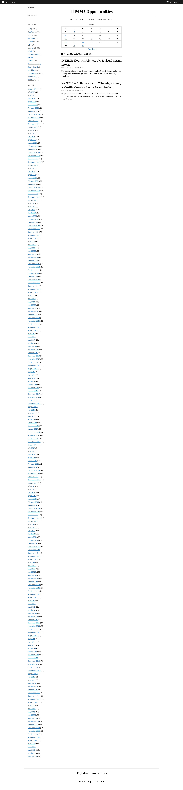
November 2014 (34, 511)
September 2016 (34, 442)
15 (66, 39)
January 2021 (33, 276)
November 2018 (34, 359)
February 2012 (33, 616)
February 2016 (33, 464)
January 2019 (33, 353)
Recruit (30, 57)
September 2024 (34, 162)
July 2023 (31, 203)
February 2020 (33, 311)
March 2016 (32, 461)
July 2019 (31, 333)
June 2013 (31, 565)
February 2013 (33, 578)
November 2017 (34, 397)
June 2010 (31, 680)
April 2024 (32, 175)
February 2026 (33, 108)
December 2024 (34, 152)
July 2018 (31, 372)
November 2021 (34, 267)
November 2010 (34, 664)
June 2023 (31, 206)
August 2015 (32, 483)
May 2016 (31, 454)
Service (30, 60)
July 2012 (31, 600)
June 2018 (31, 375)
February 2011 (33, 654)
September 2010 (34, 670)
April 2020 (32, 305)
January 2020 (33, 314)
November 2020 (34, 283)
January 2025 (33, 149)
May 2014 (31, 530)
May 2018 (31, 378)
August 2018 (32, 368)
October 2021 (33, 270)
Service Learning (34, 64)
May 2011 (31, 645)
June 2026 (31, 95)
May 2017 (31, 416)
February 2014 (33, 540)
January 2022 (33, 260)
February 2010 (33, 686)
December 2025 (34, 114)
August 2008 (32, 740)
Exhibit (30, 35)
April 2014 (32, 534)
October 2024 (33, 159)
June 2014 (31, 527)
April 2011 (32, 648)
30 (74, 46)
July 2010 (31, 677)
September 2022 (34, 235)
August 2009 (32, 702)
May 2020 (31, 302)
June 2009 (31, 708)
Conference (32, 32)
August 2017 (32, 407)
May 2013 (31, 569)
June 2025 (31, 133)
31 (83, 46)
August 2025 (32, 127)
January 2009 (33, 724)
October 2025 (33, 121)
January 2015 (33, 505)
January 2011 (33, 658)
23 (74, 42)
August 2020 (32, 292)
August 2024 (32, 165)
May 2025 (31, 136)
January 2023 (33, 222)
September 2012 (34, 594)
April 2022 (32, 251)
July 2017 (31, 410)
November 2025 (34, 117)
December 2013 (34, 546)
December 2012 (34, 585)
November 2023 (34, 190)
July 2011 (31, 639)
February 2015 (33, 502)
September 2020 (34, 289)
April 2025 (32, 140)
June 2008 (31, 747)
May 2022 (31, 248)
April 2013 (32, 572)
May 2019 (31, 340)
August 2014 (32, 521)
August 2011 (32, 635)
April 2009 (32, 715)
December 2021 (34, 264)
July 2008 (31, 743)
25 (91, 42)
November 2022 (34, 229)
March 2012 (32, 613)
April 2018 (32, 381)
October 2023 (33, 194)
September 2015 (34, 480)
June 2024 (31, 168)
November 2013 (34, 550)
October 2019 (33, 324)
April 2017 (32, 419)
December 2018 (34, 356)
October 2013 (33, 553)
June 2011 (31, 642)
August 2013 (32, 559)
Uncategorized (33, 73)
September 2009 (34, 699)
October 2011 (33, 629)
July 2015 (31, 486)
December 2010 (34, 661)
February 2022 (33, 257)
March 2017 (32, 422)
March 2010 (32, 683)
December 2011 (34, 623)
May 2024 (31, 171)
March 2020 (32, 308)
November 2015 (34, 473)
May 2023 (31, 209)
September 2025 (34, 124)
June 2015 (31, 489)
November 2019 (34, 321)
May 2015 (31, 492)
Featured (31, 38)
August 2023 (32, 200)
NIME (30, 51)
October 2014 (33, 515)
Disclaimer (90, 19)
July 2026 (31, 92)
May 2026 (31, 98)
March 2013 (32, 575)
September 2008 (34, 737)
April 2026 (32, 101)
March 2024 (32, 178)
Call (76, 19)
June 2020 (31, 298)
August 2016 (32, 445)
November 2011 (34, 626)
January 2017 (33, 429)
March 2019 (32, 346)
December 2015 (34, 470)
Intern (82, 19)
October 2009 (33, 696)
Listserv (31, 48)
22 (66, 42)
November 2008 (34, 731)
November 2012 (34, 588)
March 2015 (32, 499)
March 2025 (32, 143)
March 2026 (32, 105)
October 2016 (33, 438)
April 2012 (32, 610)
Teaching (31, 70)
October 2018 (33, 362)
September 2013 (34, 556)
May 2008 (31, 750)
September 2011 (34, 632)
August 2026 (32, 89)
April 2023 (32, 213)
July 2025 (31, 130)
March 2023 (32, 216)
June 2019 (31, 337)
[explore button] (167, 2)
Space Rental (33, 67)
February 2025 (33, 146)
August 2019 (32, 330)
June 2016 (31, 451)
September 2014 (34, 518)
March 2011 (32, 651)
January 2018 (33, 391)
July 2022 (31, 241)
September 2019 (34, 327)
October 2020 (33, 286)
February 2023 (33, 219)
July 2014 (31, 524)
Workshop (31, 80)
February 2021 (33, 273)
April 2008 (32, 753)
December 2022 (34, 225)
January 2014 (33, 543)
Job (71, 19)
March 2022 (32, 254)
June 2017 (31, 413)
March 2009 (32, 718)
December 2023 (34, 187)
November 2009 (34, 693)
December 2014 (34, 508)
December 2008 (34, 728)
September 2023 (34, 197)
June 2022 (31, 244)
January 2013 (33, 581)
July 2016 (31, 448)
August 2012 (32, 597)
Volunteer (31, 76)
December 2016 (34, 432)
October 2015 (33, 476)
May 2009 (31, 712)
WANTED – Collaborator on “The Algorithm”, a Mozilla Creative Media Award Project (91, 85)
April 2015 (32, 496)
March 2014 (32, 537)
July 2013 (31, 562)
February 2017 (33, 426)
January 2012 (33, 619)
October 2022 (33, 232)
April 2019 (32, 343)
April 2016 (32, 457)
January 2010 (33, 689)
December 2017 (34, 394)
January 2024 (33, 184)
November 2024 (34, 155)
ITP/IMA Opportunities (91, 11)
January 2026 (33, 111)
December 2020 (34, 279)
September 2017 (34, 403)
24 (83, 42)
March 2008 (32, 756)
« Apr (89, 49)
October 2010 (33, 667)
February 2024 (33, 181)
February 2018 (33, 387)
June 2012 (31, 604)
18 (91, 39)
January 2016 (33, 467)
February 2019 (33, 349)
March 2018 (32, 384)
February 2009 (33, 721)
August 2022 (32, 238)
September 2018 (34, 365)
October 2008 (33, 734)
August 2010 (32, 674)
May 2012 (31, 607)
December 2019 (34, 318)
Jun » (94, 49)
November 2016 (34, 435)
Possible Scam (33, 54)
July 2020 (31, 295)
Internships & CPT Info (105, 19)
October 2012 (33, 591)
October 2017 (33, 400)
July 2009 (31, 705)
